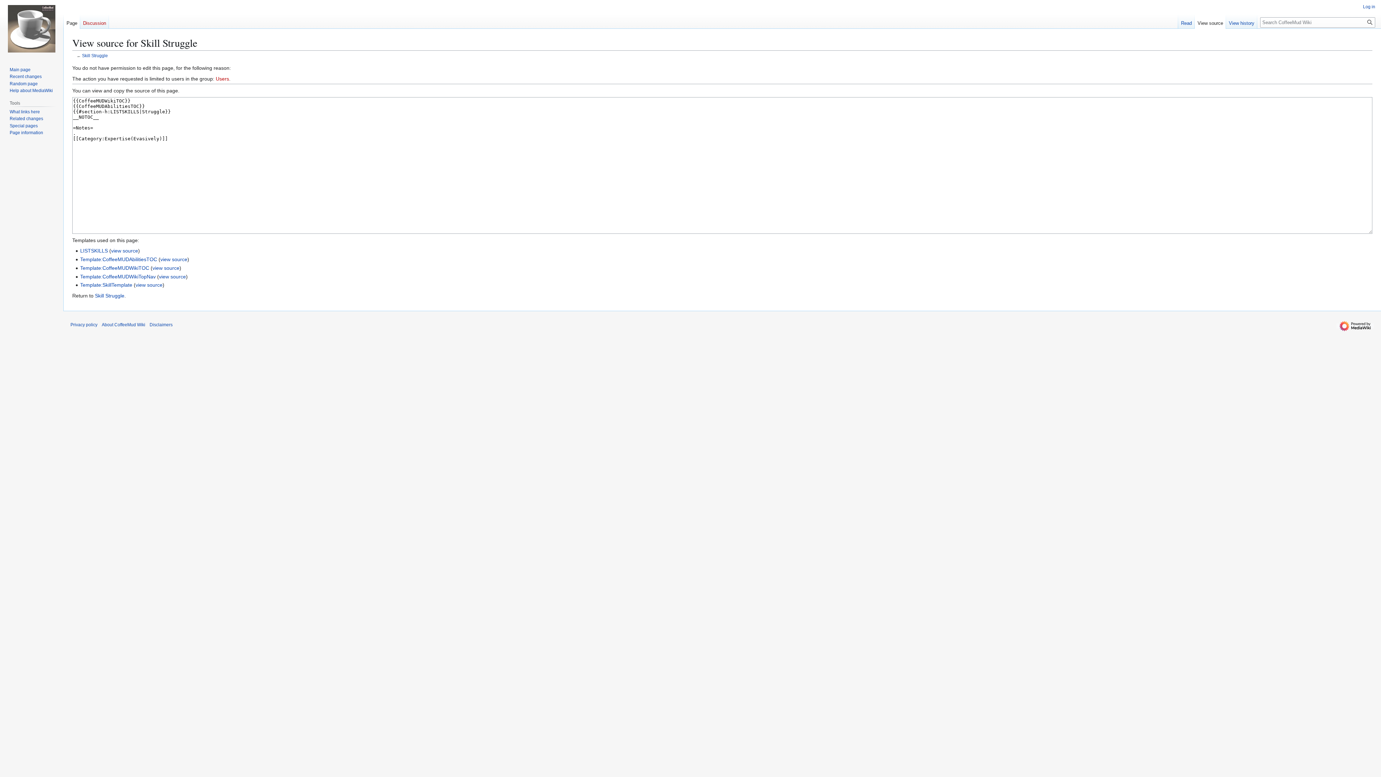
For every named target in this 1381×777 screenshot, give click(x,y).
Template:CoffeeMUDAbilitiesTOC (118, 259)
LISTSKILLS (94, 251)
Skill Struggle (95, 55)
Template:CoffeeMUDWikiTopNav (118, 277)
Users (222, 79)
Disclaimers (161, 324)
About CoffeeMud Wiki (123, 324)
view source (124, 251)
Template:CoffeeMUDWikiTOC (114, 268)
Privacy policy (83, 324)
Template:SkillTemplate (106, 285)
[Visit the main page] (31, 29)
